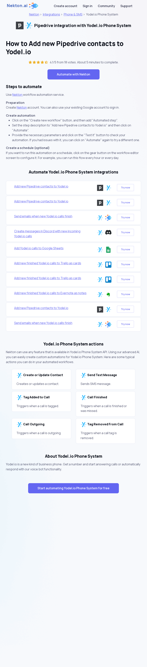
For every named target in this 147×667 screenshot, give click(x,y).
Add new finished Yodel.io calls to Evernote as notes (50, 293)
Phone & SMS (73, 14)
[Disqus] (73, 564)
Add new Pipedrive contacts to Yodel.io (41, 186)
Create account (65, 6)
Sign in (87, 6)
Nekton (34, 14)
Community (106, 6)
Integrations (51, 14)
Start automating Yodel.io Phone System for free (73, 488)
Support (126, 6)
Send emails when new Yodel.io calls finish (43, 216)
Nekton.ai (17, 5)
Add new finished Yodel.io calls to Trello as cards (47, 263)
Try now (125, 187)
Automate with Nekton (73, 74)
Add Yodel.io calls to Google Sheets (39, 248)
